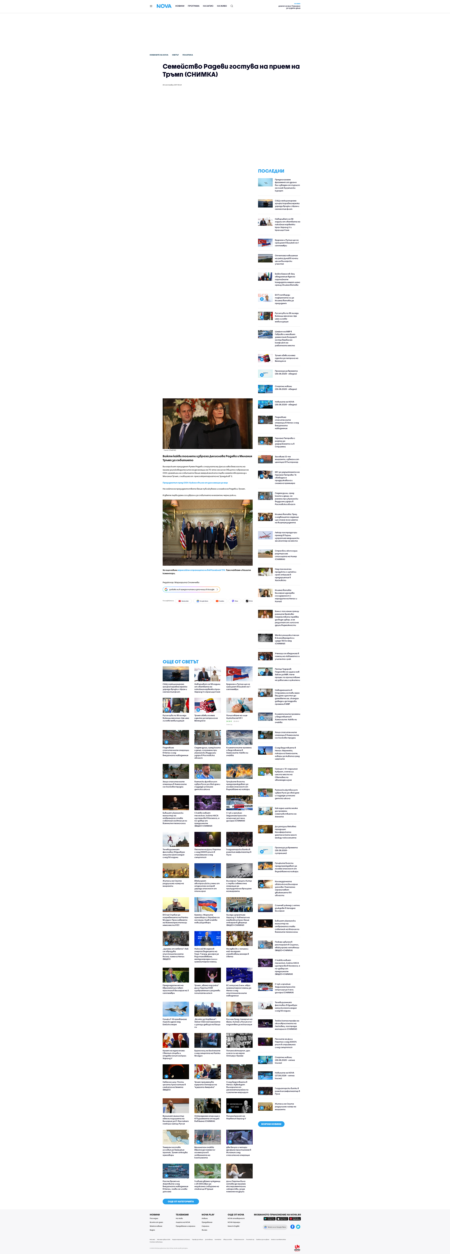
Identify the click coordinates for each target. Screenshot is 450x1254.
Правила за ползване (262, 1239)
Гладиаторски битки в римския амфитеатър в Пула (238, 852)
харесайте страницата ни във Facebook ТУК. (202, 570)
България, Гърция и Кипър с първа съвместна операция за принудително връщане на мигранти (239, 886)
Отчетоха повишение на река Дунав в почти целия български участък (286, 259)
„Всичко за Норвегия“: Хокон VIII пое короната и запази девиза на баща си (207, 1023)
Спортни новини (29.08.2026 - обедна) (286, 387)
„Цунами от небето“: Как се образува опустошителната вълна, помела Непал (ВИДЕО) (176, 954)
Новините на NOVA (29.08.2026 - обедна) (286, 403)
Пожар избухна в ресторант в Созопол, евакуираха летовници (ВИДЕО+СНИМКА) (287, 946)
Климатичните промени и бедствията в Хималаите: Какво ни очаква (239, 751)
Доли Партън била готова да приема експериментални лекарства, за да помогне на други (236, 1186)
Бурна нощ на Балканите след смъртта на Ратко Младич (207, 1053)
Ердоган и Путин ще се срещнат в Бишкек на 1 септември (238, 686)
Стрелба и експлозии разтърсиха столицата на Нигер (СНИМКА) (286, 555)
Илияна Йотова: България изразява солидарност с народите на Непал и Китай (286, 595)
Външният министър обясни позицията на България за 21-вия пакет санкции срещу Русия (176, 1120)
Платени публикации (156, 1242)
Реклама (152, 1239)
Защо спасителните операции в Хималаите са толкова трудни (175, 784)
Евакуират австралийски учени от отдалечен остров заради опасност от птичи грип (207, 886)
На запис (208, 6)
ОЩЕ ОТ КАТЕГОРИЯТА (181, 1201)
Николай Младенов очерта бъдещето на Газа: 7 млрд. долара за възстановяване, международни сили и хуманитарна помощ (206, 955)
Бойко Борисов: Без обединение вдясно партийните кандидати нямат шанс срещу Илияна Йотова (287, 279)
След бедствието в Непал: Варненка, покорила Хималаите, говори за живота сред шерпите (287, 753)
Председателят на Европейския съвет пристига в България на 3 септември (176, 989)
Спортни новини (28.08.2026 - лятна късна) (285, 1060)
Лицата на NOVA (183, 1222)
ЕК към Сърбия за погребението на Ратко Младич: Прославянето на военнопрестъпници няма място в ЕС (175, 920)
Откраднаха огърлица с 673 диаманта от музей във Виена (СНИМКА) (207, 1118)
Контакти (218, 1239)
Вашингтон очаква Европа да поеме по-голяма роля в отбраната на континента (205, 1152)
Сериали (205, 1226)
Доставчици (209, 1239)
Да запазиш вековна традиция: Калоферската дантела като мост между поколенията (286, 832)
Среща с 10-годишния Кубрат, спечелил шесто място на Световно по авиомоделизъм (286, 774)
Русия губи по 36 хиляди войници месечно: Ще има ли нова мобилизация (176, 718)
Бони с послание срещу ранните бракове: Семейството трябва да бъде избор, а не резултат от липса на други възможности (287, 618)
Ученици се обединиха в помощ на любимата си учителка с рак (287, 656)
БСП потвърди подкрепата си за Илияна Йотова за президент (284, 299)
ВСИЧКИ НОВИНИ (271, 1124)
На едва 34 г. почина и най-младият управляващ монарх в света (237, 953)
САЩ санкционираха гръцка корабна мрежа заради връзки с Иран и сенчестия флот (175, 688)
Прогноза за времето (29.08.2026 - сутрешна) (286, 850)
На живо (222, 6)
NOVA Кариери (234, 1222)
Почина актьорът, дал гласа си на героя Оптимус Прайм (238, 1053)
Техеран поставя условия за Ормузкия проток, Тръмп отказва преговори (175, 1151)
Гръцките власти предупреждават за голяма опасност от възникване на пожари (238, 785)
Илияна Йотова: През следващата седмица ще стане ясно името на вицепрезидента (287, 518)
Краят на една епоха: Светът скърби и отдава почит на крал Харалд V (174, 1054)
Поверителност (239, 1239)
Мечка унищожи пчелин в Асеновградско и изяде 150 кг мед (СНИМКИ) (287, 639)
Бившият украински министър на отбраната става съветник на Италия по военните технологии (175, 818)
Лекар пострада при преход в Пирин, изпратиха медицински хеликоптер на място (287, 536)
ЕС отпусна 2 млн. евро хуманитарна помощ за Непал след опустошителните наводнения (238, 990)
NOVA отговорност (236, 1218)
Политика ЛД (250, 1239)
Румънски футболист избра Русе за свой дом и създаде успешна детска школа (207, 785)
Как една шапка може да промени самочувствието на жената (286, 812)
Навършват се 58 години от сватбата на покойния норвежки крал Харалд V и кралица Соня (207, 688)
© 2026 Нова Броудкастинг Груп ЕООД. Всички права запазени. (169, 1248)
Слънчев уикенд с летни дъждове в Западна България (287, 908)
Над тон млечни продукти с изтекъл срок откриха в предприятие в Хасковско (285, 574)
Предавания (207, 1222)
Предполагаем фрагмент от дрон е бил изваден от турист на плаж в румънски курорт (287, 185)
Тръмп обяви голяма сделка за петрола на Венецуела (206, 718)
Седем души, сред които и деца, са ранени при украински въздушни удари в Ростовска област (207, 752)
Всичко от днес (156, 1222)
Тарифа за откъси (197, 1239)
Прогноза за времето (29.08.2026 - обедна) (286, 372)
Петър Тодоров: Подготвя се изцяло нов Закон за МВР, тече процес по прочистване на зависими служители (287, 674)
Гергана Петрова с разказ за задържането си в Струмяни (285, 442)
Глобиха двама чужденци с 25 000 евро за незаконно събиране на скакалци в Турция (207, 1185)
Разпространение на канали (181, 1239)
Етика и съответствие (278, 1239)
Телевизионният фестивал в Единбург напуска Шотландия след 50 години (174, 853)
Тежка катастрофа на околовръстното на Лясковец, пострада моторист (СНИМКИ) (287, 1025)
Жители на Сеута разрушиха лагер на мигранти (173, 883)
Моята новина (156, 1226)
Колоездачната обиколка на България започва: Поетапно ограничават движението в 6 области (286, 888)
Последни (154, 1218)
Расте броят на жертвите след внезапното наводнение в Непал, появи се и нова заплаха (175, 1186)
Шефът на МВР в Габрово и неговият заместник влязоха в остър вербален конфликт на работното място (286, 338)
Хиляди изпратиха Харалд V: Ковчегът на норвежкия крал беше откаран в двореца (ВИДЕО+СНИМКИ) (238, 920)
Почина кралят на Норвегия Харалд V (236, 1117)
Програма (193, 6)
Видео (152, 1230)
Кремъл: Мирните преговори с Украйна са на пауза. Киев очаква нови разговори (207, 919)
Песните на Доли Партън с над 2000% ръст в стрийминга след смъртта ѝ (207, 853)
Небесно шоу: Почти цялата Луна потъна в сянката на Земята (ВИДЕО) (174, 1086)
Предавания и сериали (185, 1226)
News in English (233, 1226)
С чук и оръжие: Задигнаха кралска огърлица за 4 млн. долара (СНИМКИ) (236, 817)
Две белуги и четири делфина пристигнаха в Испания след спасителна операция (238, 1151)
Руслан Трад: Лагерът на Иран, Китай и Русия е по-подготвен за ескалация (239, 1021)
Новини (179, 6)
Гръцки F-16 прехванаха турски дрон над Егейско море (175, 1021)
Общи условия (227, 1239)
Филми (204, 1230)
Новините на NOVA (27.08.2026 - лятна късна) (284, 1075)
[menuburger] (151, 6)
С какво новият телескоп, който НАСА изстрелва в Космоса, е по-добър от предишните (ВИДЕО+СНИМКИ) (206, 819)
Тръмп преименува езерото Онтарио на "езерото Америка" (205, 1084)
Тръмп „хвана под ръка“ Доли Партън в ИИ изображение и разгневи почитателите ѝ (207, 989)
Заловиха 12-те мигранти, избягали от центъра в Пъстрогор (287, 459)
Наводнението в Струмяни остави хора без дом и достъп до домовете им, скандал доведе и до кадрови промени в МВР (287, 697)
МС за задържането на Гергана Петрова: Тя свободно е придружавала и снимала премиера (287, 477)
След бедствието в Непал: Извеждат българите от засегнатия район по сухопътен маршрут (237, 1087)
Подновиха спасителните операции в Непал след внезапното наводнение (176, 751)
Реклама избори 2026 (163, 1239)
